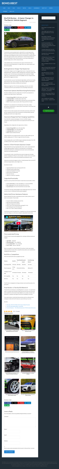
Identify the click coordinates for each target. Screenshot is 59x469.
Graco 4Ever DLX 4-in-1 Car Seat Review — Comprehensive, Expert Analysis (48, 74)
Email (5, 435)
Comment (6, 416)
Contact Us (33, 465)
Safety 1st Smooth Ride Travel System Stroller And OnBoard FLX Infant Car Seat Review (48, 69)
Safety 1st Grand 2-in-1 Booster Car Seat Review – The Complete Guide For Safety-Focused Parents (48, 89)
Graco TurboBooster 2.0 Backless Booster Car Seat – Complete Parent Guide (48, 100)
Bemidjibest (9, 3)
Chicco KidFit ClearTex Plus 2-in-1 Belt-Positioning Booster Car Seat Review (48, 32)
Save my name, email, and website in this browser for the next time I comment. (19, 448)
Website (6, 440)
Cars (9, 407)
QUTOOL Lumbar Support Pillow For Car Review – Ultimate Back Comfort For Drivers (48, 94)
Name (5, 429)
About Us (38, 465)
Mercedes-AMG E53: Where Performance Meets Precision (18, 304)
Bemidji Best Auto (18, 465)
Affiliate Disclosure (43, 465)
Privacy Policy (28, 465)
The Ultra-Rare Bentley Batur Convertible (14, 306)
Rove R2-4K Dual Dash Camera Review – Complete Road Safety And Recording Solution (48, 84)
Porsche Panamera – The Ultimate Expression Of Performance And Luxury (21, 307)
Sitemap (23, 465)
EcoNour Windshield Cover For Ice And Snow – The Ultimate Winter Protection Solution (48, 79)
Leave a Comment (33, 22)
